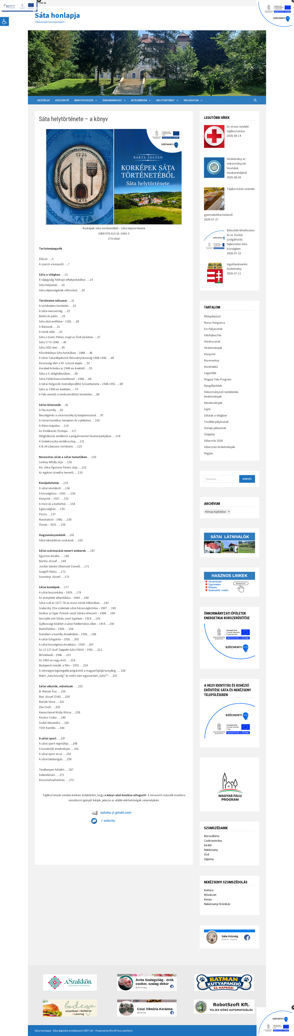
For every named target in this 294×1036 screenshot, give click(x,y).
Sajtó (207, 409)
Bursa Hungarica (214, 322)
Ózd (206, 854)
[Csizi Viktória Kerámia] (147, 1008)
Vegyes (208, 453)
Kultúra (208, 890)
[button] (4, 21)
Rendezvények (213, 403)
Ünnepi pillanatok (215, 428)
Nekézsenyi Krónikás (217, 904)
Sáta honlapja (57, 15)
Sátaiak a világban (215, 415)
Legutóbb (210, 373)
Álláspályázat (212, 316)
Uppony (209, 859)
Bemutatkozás (83, 100)
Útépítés (209, 434)
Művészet (210, 895)
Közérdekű (211, 367)
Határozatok (212, 341)
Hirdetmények (213, 348)
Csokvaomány (213, 840)
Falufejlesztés (213, 335)
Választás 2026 (213, 441)
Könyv (208, 899)
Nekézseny (211, 850)
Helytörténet (165, 100)
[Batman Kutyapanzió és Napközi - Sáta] (224, 982)
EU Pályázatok (213, 329)
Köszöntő (62, 100)
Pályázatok (191, 100)
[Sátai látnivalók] (229, 543)
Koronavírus (211, 360)
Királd (207, 845)
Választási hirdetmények (219, 447)
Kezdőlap (43, 100)
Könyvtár (210, 354)
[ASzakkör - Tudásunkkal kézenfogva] (70, 982)
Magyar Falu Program (217, 379)
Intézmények (139, 100)
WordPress (115, 1030)
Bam (130, 1030)
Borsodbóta (211, 836)
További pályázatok (216, 422)
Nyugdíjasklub (213, 386)
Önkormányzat (112, 100)
